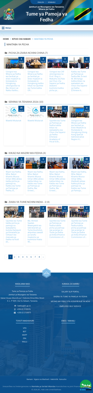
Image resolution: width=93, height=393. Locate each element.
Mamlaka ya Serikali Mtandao (43, 386)
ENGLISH (41, 2)
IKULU (24, 342)
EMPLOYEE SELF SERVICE (70, 306)
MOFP (24, 335)
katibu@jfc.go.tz (24, 306)
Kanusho (62, 379)
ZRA (24, 338)
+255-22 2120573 (24, 313)
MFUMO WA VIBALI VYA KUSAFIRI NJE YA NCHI (70, 301)
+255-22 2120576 (24, 309)
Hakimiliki (54, 379)
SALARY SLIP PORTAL (70, 292)
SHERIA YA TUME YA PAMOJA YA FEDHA (70, 297)
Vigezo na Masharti (41, 379)
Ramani (30, 379)
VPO (24, 328)
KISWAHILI (51, 2)
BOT (24, 331)
